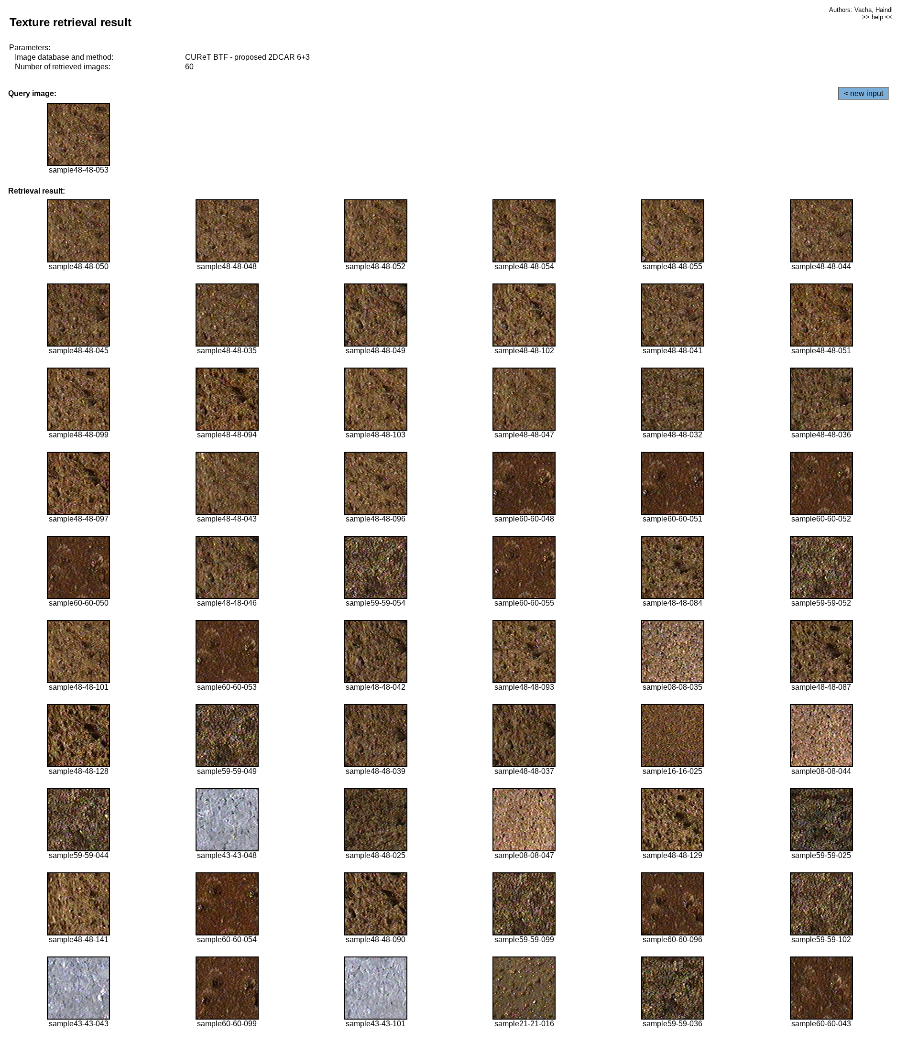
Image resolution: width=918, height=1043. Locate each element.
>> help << (877, 17)
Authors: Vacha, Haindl (861, 9)
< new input (863, 93)
